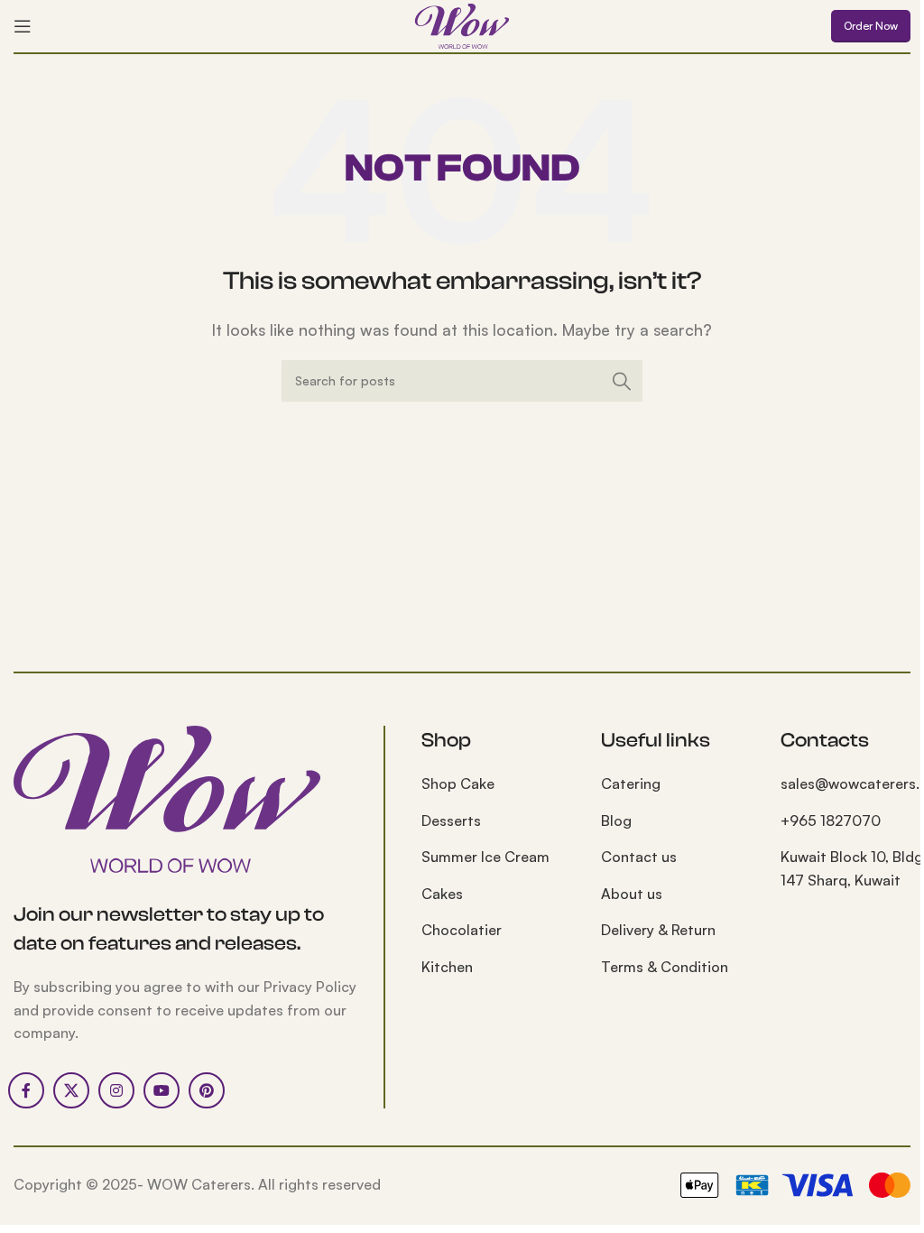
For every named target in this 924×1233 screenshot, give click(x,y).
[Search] (621, 381)
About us (631, 894)
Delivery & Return (658, 930)
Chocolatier (461, 930)
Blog (616, 820)
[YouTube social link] (161, 1090)
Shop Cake (457, 783)
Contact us (639, 857)
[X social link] (71, 1090)
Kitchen (447, 967)
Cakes (442, 894)
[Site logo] (462, 24)
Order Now (871, 25)
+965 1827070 (831, 820)
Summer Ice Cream (485, 857)
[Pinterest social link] (207, 1090)
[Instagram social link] (116, 1090)
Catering (631, 783)
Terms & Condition (664, 967)
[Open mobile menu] (23, 26)
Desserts (451, 820)
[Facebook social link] (26, 1090)
